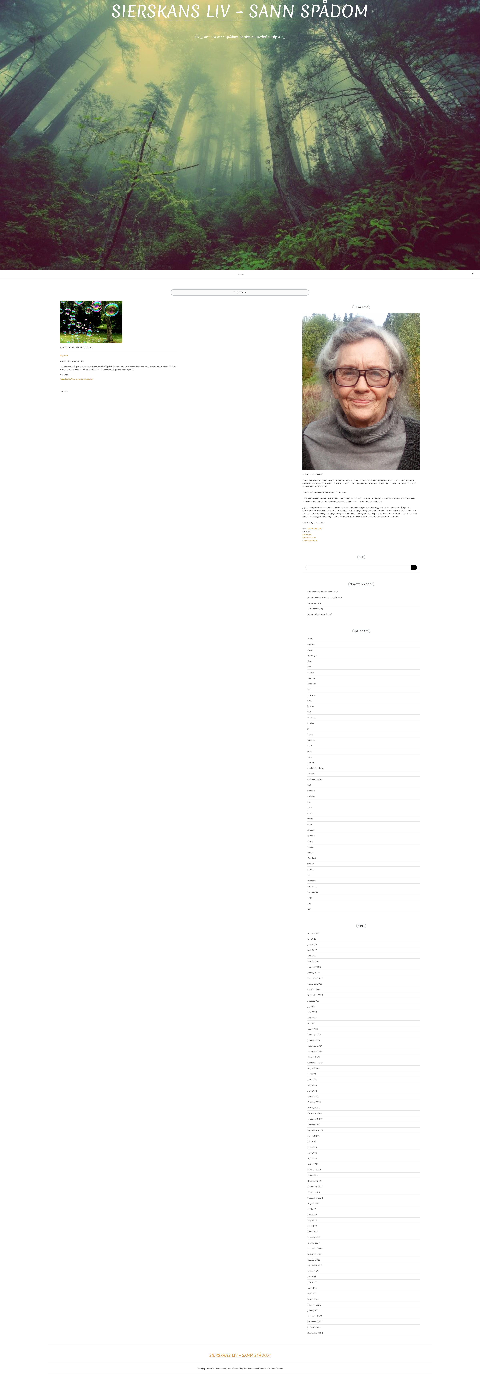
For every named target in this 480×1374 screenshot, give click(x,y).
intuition (311, 723)
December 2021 (315, 1248)
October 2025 (314, 989)
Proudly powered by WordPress (211, 1368)
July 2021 (312, 1276)
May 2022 (312, 1220)
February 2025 (314, 1034)
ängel (310, 650)
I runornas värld (314, 603)
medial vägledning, (316, 768)
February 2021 (314, 1305)
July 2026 (312, 939)
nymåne (311, 790)
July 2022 (312, 1209)
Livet (310, 745)
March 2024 (313, 1096)
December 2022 (315, 1181)
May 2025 (312, 1017)
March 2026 (313, 961)
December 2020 (315, 1316)
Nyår (310, 785)
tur (309, 875)
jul (308, 728)
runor (310, 824)
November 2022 (315, 1186)
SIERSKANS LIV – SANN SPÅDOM (240, 11)
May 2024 (312, 1085)
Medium (311, 773)
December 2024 (315, 1046)
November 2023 (315, 1119)
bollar (68, 379)
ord (309, 802)
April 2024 (312, 1091)
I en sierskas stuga (316, 608)
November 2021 (315, 1254)
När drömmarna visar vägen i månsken (325, 597)
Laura (240, 274)
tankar (310, 852)
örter (310, 807)
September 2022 (315, 1198)
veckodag (312, 886)
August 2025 (313, 1001)
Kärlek (310, 734)
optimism (312, 796)
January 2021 (314, 1310)
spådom (311, 835)
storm (310, 841)
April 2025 (312, 1023)
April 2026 (312, 955)
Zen (309, 909)
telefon (311, 863)
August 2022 (313, 1203)
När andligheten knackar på (320, 614)
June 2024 (312, 1079)
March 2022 (313, 1231)
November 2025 (315, 984)
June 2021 (312, 1282)
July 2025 (312, 1006)
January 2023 (314, 1175)
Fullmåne (311, 695)
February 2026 (314, 967)
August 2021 (313, 1271)
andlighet (312, 644)
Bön (309, 666)
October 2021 (314, 1260)
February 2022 (314, 1237)
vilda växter (313, 892)
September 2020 (315, 1333)
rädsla (310, 818)
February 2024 (314, 1102)
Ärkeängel (312, 655)
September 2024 (315, 1062)
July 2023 (312, 1141)
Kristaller (311, 740)
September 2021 (315, 1265)
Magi (310, 757)
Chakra (311, 672)
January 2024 (314, 1107)
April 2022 (312, 1226)
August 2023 (313, 1136)
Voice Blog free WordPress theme (249, 1368)
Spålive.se (307, 534)
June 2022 (312, 1214)
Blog (310, 661)
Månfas (311, 762)
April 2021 (312, 1293)
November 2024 (315, 1051)
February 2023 (314, 1169)
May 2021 (312, 1288)
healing (311, 706)
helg (309, 711)
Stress (310, 847)
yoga (310, 897)
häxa (310, 700)
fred (309, 689)
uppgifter (89, 379)
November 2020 (315, 1321)
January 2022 (314, 1243)
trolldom (311, 869)
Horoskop (312, 717)
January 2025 (314, 1040)
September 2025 (315, 995)
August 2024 (313, 1068)
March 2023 (313, 1164)
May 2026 (312, 950)
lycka (310, 751)
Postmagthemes (275, 1368)
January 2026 (314, 972)
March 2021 (313, 1299)
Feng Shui (312, 683)
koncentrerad (81, 379)
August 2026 (313, 933)
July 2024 (312, 1074)
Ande (310, 638)
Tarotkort (312, 858)
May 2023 (312, 1153)
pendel (311, 813)
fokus (73, 379)
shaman (311, 830)
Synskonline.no (309, 537)
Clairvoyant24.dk (310, 540)
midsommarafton (315, 779)
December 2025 (315, 978)
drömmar (311, 678)
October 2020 (314, 1327)
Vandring (311, 880)
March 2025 (313, 1029)
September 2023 (315, 1130)
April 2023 (312, 1158)
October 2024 (314, 1057)
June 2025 (312, 1012)
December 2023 (315, 1113)
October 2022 (314, 1192)
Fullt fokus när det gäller (77, 347)
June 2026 (312, 944)
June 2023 (312, 1147)
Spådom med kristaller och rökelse (323, 591)
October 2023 (314, 1124)
